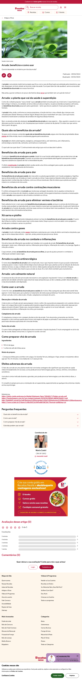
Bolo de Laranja (7, 638)
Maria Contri (41, 451)
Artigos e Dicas (9, 18)
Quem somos (6, 580)
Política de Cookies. (17, 671)
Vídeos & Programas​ (8, 594)
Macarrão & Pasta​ (46, 634)
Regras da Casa (7, 607)
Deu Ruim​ (44, 594)
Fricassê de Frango (8, 634)
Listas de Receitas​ (7, 587)
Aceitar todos (57, 675)
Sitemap (4, 610)
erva (42, 93)
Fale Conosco (6, 600)
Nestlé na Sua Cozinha (48, 580)
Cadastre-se (46, 567)
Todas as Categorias (47, 644)
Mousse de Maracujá (8, 631)
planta (4, 136)
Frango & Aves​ (46, 631)
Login (33, 567)
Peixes (43, 641)
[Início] (19, 9)
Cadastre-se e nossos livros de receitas (41, 2)
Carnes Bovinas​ (46, 628)
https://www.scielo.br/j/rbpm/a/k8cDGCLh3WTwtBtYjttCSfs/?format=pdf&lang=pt (34, 402)
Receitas (33, 12)
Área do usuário (7, 597)
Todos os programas (47, 600)
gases (28, 232)
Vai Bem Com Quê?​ (47, 590)
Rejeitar (72, 675)
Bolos (43, 621)
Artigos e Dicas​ (6, 590)
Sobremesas (45, 624)
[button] (4, 75)
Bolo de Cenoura (7, 624)
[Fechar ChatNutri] (77, 656)
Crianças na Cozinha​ (47, 597)
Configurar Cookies (8, 675)
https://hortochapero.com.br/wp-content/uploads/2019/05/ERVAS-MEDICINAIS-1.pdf (35, 398)
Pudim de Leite (6, 621)
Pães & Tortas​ (45, 638)
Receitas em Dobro (47, 584)
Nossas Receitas (7, 584)
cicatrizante (12, 165)
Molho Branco (6, 641)
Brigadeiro (5, 644)
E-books (61, 12)
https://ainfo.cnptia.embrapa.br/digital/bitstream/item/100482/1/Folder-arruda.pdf (34, 396)
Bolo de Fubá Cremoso (9, 628)
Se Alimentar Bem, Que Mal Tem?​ (51, 587)
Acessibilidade (6, 604)
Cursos (47, 12)
